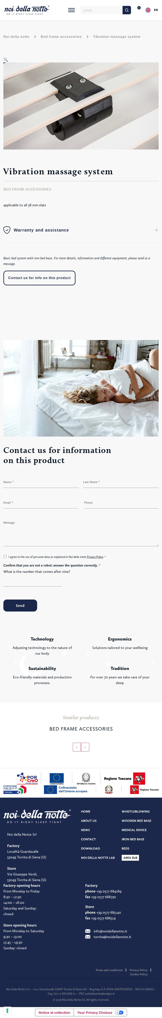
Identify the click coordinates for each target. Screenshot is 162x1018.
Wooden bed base (136, 821)
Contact (88, 839)
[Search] (127, 10)
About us (89, 821)
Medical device (134, 830)
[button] (5, 59)
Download (90, 848)
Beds (125, 848)
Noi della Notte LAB (98, 858)
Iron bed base (133, 839)
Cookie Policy (139, 974)
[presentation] (77, 747)
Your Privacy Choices (94, 1012)
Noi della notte (16, 36)
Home (85, 811)
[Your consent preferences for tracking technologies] (7, 1011)
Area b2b (130, 858)
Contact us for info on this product (39, 278)
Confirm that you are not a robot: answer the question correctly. (51, 565)
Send (20, 605)
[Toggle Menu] (71, 10)
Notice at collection (54, 1012)
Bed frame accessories (61, 36)
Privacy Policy (95, 557)
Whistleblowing (136, 811)
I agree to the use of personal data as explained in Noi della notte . (57, 557)
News (85, 830)
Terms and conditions (109, 970)
